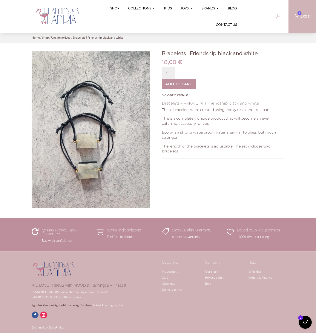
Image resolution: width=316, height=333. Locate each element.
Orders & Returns (260, 277)
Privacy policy (214, 277)
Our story (211, 271)
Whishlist (255, 271)
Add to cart (178, 84)
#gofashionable (64, 305)
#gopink (37, 305)
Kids (168, 8)
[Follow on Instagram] (43, 315)
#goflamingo (83, 305)
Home (36, 37)
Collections (139, 8)
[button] (175, 94)
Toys (184, 8)
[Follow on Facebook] (35, 315)
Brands (208, 8)
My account (170, 271)
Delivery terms (172, 289)
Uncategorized (61, 37)
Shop (115, 8)
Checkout (168, 283)
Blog (232, 8)
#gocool (48, 305)
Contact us (226, 24)
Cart (165, 277)
